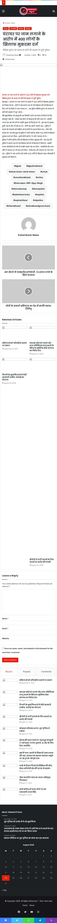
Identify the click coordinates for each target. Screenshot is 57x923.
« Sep (4, 890)
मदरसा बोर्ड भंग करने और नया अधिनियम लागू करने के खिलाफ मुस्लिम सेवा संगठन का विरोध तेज (42, 347)
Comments (46, 671)
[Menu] (3, 12)
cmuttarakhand (22, 177)
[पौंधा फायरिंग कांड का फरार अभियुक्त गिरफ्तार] (10, 781)
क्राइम (21, 28)
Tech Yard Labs (46, 901)
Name (5, 618)
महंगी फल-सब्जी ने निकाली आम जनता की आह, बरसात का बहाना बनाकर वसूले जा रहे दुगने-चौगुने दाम (36, 756)
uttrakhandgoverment (38, 206)
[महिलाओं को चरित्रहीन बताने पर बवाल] (14, 333)
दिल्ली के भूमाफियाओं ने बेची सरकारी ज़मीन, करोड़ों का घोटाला (14, 377)
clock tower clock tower (22, 171)
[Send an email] (20, 55)
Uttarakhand (14, 206)
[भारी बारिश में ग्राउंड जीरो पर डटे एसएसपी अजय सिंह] (10, 793)
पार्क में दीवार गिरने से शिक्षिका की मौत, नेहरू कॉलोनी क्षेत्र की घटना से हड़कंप (35, 767)
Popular (26, 671)
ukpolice (38, 200)
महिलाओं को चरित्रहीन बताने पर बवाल (14, 344)
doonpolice (39, 188)
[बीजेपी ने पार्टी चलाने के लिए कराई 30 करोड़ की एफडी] (42, 457)
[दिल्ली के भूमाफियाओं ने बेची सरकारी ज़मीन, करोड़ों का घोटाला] (14, 365)
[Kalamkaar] (28, 11)
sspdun (40, 194)
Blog (13, 23)
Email (5, 628)
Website (5, 638)
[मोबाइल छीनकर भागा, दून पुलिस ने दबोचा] (10, 732)
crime (40, 177)
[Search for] (53, 12)
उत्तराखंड (13, 28)
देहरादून (28, 28)
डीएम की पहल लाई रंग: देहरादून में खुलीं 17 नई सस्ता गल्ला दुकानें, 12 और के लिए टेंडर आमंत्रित (36, 743)
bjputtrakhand (35, 166)
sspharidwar (21, 200)
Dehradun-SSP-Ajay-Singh (29, 183)
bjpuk (18, 166)
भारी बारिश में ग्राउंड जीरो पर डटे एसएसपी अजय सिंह (32, 790)
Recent (9, 671)
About (31, 905)
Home (7, 23)
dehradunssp (20, 188)
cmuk (44, 171)
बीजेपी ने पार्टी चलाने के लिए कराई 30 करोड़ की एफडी (42, 560)
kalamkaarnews (22, 194)
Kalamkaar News (12, 55)
